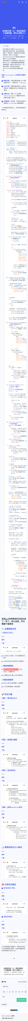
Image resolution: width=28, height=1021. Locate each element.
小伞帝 (12, 1016)
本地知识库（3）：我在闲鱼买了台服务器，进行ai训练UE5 (12, 972)
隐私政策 (24, 981)
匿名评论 (20, 981)
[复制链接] (14, 958)
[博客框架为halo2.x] (14, 1010)
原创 (14, 27)
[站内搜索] (19, 2)
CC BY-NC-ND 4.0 (19, 974)
